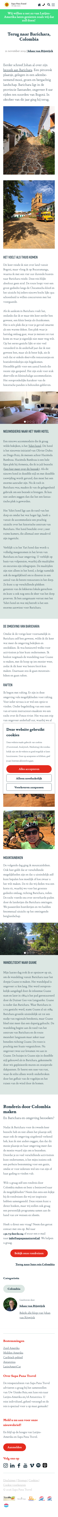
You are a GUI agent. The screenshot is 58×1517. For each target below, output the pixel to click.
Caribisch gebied (13, 1357)
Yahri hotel (34, 446)
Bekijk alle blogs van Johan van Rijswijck (34, 1315)
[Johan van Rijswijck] (10, 1304)
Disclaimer (9, 1480)
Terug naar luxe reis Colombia (35, 1264)
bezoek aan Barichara (17, 69)
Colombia (14, 1289)
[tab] (25, 422)
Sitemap (22, 1480)
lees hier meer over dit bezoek (21, 469)
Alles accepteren (29, 769)
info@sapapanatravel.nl (24, 1238)
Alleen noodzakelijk (29, 778)
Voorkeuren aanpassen (29, 787)
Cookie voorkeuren (14, 1485)
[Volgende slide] (53, 407)
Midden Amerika (13, 1352)
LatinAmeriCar (12, 1366)
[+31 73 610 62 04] (43, 4)
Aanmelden (14, 1447)
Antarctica (9, 1362)
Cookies (34, 1480)
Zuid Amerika (11, 1348)
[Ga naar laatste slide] (4, 407)
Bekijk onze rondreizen (29, 1253)
